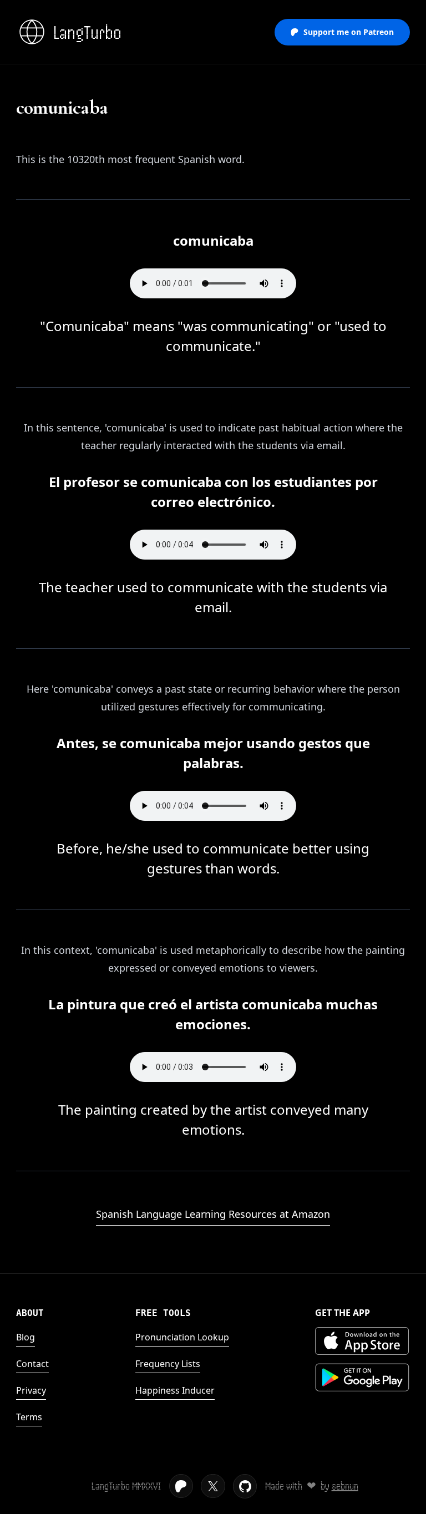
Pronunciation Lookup (182, 1337)
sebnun (345, 1486)
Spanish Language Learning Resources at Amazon (213, 1214)
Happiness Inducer (175, 1390)
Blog (25, 1337)
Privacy (31, 1390)
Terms (29, 1417)
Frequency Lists (167, 1364)
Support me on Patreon (348, 32)
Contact (32, 1364)
